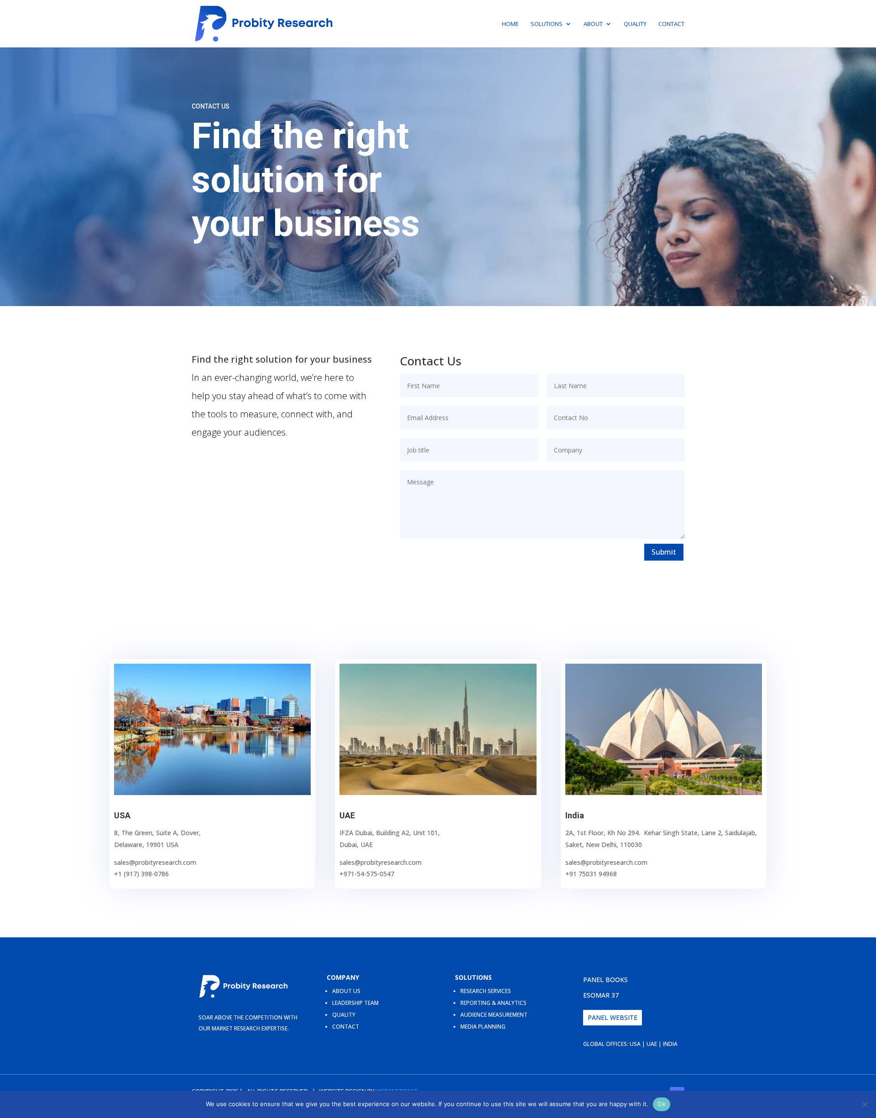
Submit (664, 552)
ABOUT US (346, 991)
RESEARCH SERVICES (485, 991)
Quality (635, 24)
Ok (661, 1104)
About (593, 24)
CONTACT (345, 1026)
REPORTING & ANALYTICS (493, 1003)
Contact (671, 24)
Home (510, 24)
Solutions (547, 24)
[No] (864, 1104)
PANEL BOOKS (605, 979)
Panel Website (612, 1017)
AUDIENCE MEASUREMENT (493, 1015)
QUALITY (343, 1015)
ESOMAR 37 (601, 995)
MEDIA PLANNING (483, 1026)
